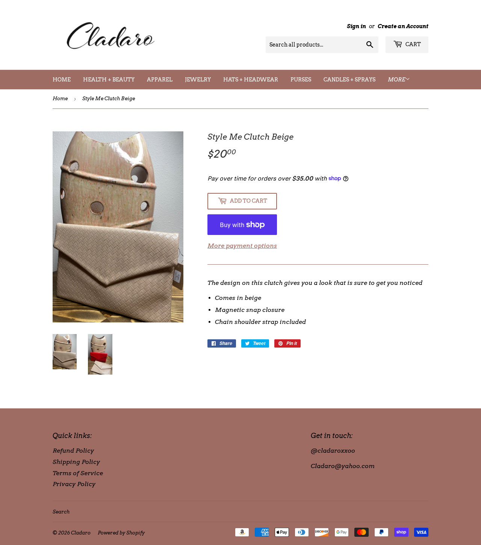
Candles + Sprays (349, 80)
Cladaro (81, 533)
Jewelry (198, 80)
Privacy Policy (74, 484)
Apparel (159, 80)
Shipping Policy (76, 461)
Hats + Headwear (250, 80)
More (396, 80)
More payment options (242, 245)
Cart (412, 44)
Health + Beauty (109, 80)
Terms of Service (78, 473)
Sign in (356, 26)
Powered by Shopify (121, 533)
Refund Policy (73, 450)
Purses (300, 80)
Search (61, 512)
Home (62, 80)
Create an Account (403, 26)
